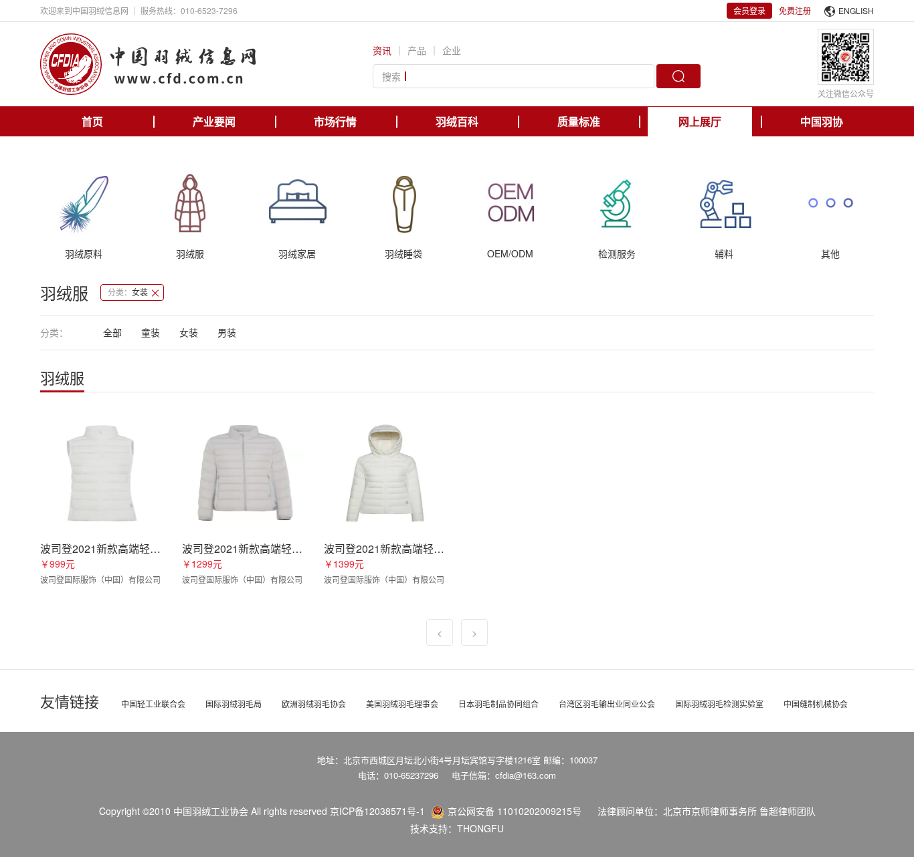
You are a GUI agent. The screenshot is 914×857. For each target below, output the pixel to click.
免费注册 (795, 10)
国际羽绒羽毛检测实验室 (719, 703)
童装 (150, 332)
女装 (188, 332)
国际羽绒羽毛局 (233, 703)
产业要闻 (214, 121)
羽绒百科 (457, 121)
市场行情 (335, 121)
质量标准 (578, 121)
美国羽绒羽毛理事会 (402, 703)
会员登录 (749, 10)
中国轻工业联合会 (153, 703)
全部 (112, 332)
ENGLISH (856, 10)
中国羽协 (821, 121)
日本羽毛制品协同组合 (498, 703)
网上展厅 (699, 121)
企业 (451, 50)
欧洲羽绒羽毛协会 (314, 703)
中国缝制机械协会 (816, 703)
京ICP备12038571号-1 (377, 811)
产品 (416, 50)
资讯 (382, 50)
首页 (92, 121)
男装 (226, 332)
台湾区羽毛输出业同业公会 (607, 703)
